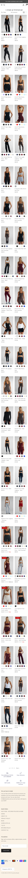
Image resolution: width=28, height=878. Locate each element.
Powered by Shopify (15, 873)
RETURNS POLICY (6, 828)
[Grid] (24, 12)
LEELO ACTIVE (7, 873)
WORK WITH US (5, 823)
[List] (26, 12)
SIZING (3, 814)
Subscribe (6, 850)
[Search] (5, 5)
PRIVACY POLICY (5, 818)
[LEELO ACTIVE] (14, 5)
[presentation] (12, 64)
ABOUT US (4, 816)
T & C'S (3, 825)
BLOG (2, 821)
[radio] (2, 35)
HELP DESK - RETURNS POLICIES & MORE (12, 811)
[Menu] (1, 5)
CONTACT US (4, 830)
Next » (17, 768)
